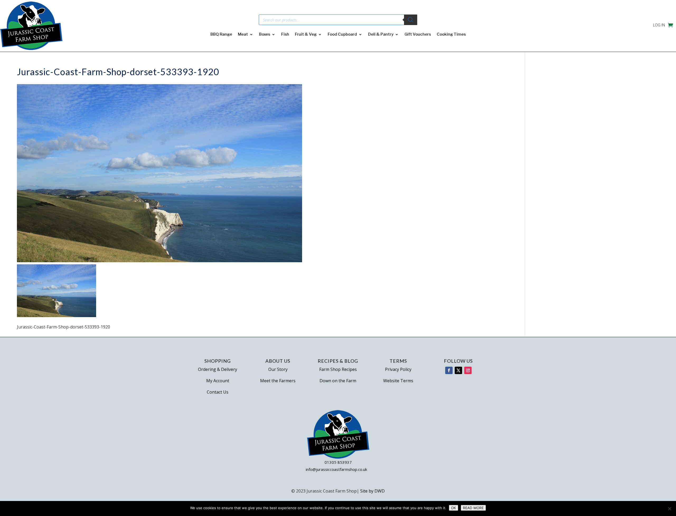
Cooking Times (451, 34)
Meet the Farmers (277, 381)
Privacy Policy (398, 369)
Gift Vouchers (418, 34)
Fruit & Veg (306, 34)
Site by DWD (372, 491)
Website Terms (398, 381)
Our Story (278, 369)
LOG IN (659, 25)
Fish (285, 34)
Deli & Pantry (380, 34)
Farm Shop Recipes (338, 369)
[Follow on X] (458, 370)
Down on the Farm (338, 381)
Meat (243, 34)
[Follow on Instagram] (468, 370)
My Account (217, 381)
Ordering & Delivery (217, 369)
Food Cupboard (342, 34)
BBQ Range (221, 34)
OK (453, 508)
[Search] (410, 20)
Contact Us (217, 392)
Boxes (264, 34)
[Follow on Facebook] (449, 370)
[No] (669, 508)
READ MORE (473, 508)
